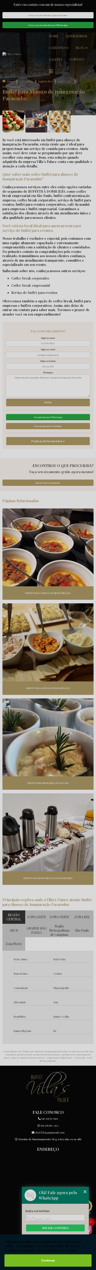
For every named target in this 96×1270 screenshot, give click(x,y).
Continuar (48, 1260)
